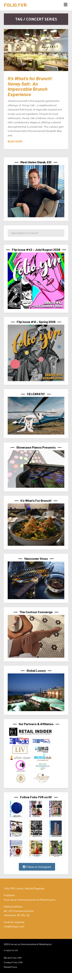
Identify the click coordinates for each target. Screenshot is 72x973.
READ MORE (15, 141)
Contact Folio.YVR (13, 962)
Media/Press (10, 967)
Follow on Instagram (38, 866)
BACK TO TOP (12, 950)
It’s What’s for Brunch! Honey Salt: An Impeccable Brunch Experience (30, 86)
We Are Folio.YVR (13, 957)
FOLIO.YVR (15, 5)
